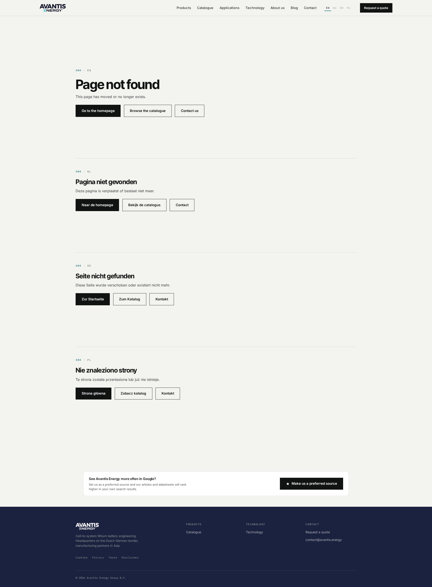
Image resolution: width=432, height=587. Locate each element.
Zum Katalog (129, 299)
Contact (310, 8)
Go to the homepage (98, 111)
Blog (294, 8)
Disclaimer (130, 557)
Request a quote (376, 8)
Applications (229, 8)
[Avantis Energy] (53, 8)
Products (184, 8)
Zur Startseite (93, 299)
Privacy (98, 557)
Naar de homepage (97, 205)
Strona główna (94, 393)
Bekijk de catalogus (144, 205)
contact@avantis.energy (324, 540)
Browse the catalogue (148, 111)
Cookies (82, 557)
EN (328, 7)
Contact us (189, 111)
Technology (254, 8)
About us (277, 8)
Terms (112, 557)
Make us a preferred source (314, 483)
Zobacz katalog (133, 393)
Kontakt (161, 299)
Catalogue (205, 8)
